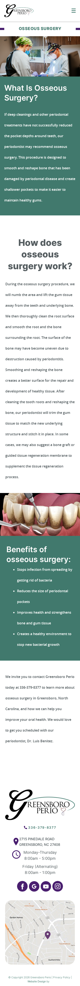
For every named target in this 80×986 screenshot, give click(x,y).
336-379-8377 (42, 827)
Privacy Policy (61, 977)
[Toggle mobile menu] (73, 10)
